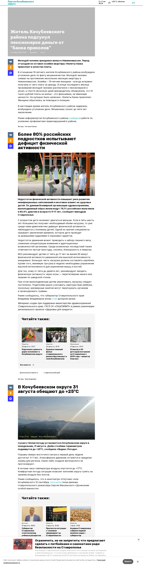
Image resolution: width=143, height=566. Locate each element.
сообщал (74, 118)
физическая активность (29, 373)
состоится (56, 482)
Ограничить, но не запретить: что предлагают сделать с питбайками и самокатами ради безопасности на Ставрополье (70, 544)
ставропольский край (52, 373)
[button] (22, 544)
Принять (127, 561)
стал (54, 298)
